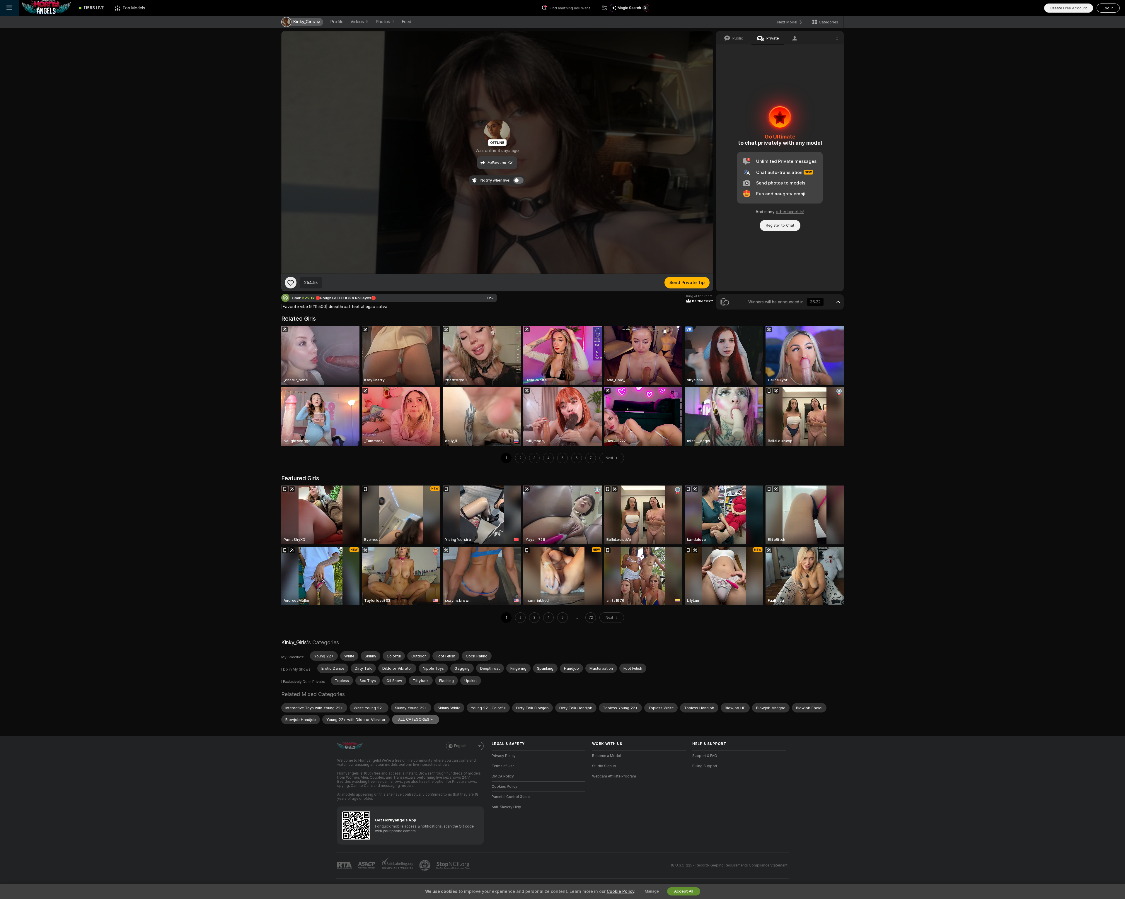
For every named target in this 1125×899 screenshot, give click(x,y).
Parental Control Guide (511, 797)
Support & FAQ (704, 756)
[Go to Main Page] (46, 8)
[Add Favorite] (290, 282)
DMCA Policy (503, 776)
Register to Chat (780, 225)
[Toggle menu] (9, 8)
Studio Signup (604, 766)
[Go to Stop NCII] (453, 865)
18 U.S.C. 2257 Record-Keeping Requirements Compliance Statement (729, 865)
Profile (336, 21)
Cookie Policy (620, 891)
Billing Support (704, 766)
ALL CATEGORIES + (415, 719)
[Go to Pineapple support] (425, 865)
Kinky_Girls (294, 642)
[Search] (604, 8)
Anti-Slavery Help (506, 807)
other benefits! (790, 211)
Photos (385, 21)
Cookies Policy (504, 787)
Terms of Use (503, 766)
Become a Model (606, 756)
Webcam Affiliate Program (614, 776)
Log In (1108, 8)
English (460, 746)
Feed (406, 21)
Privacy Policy (504, 756)
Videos (359, 21)
